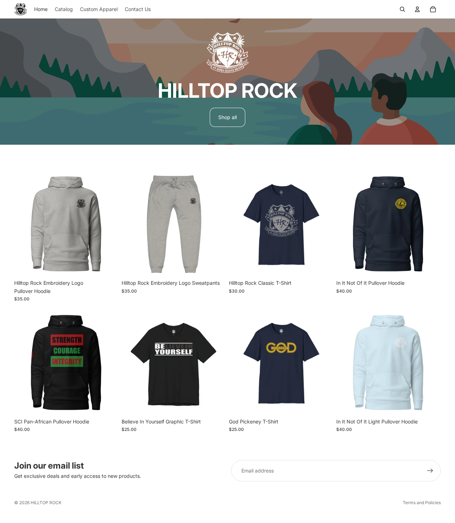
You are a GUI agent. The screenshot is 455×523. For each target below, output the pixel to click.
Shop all (227, 117)
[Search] (402, 9)
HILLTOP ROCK (46, 502)
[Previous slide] (25, 224)
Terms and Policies (422, 502)
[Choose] (107, 265)
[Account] (417, 9)
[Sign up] (430, 470)
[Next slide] (108, 224)
